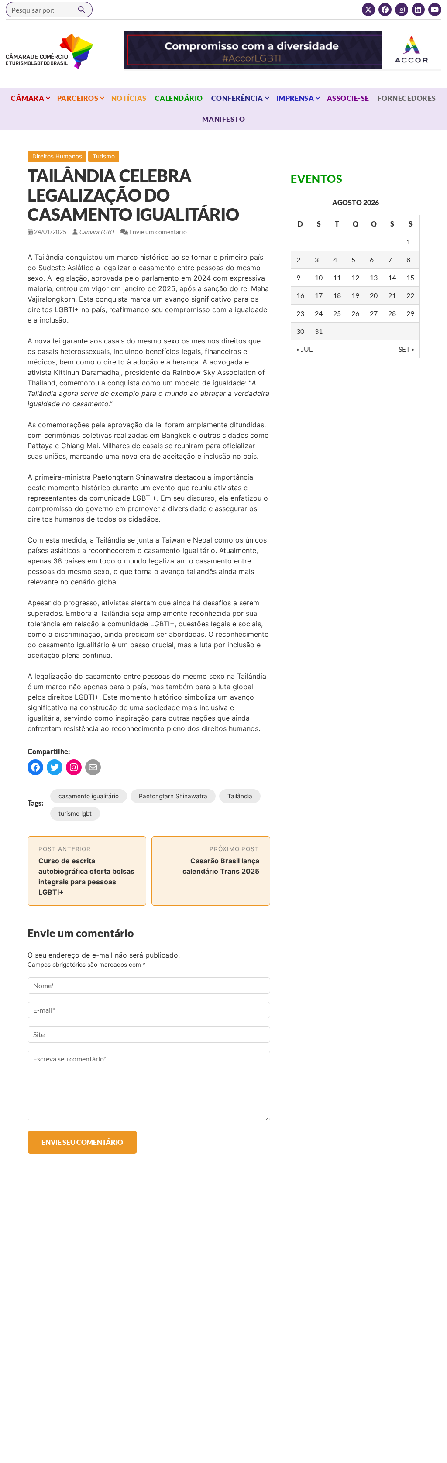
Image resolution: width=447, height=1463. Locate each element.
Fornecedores (407, 98)
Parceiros (77, 98)
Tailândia (239, 796)
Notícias (129, 98)
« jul (304, 349)
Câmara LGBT (49, 51)
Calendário (179, 98)
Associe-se (348, 98)
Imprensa (295, 98)
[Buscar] (81, 9)
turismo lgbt (75, 813)
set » (406, 349)
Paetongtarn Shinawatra (173, 796)
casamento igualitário (88, 796)
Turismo (104, 156)
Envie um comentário (158, 231)
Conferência (237, 98)
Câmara (27, 98)
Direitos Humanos (57, 156)
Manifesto (223, 119)
